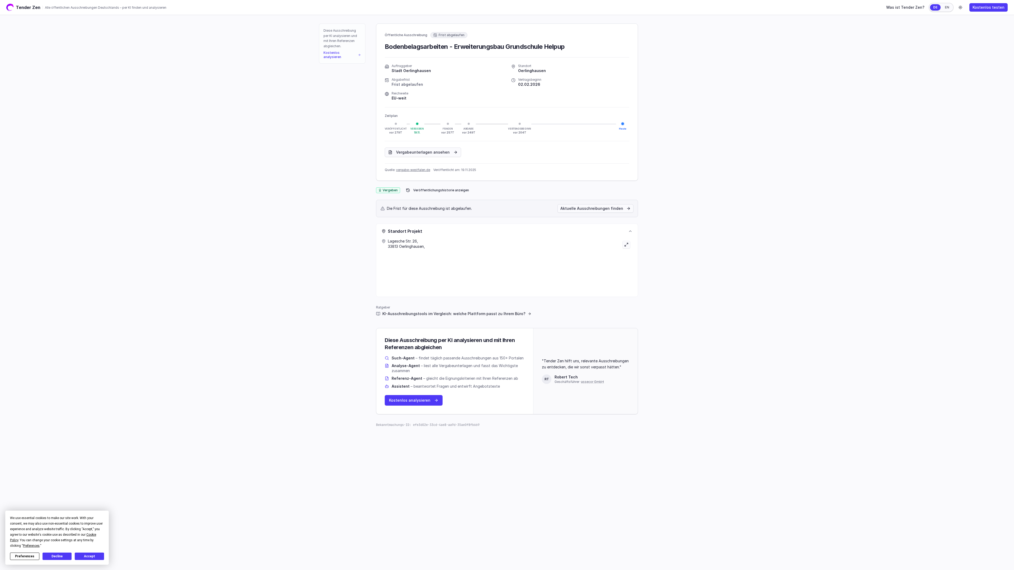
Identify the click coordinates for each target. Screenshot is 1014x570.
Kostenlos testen (988, 7)
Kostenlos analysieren (332, 55)
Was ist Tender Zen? (905, 7)
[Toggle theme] (960, 7)
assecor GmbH (592, 382)
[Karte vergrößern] (569, 265)
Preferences (24, 556)
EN (947, 7)
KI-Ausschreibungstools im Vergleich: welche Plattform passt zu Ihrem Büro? (453, 313)
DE (935, 7)
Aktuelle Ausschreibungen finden (591, 208)
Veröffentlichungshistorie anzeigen (441, 190)
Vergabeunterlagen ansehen (423, 152)
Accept (89, 556)
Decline (57, 556)
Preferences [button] (31, 546)
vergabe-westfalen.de (413, 170)
